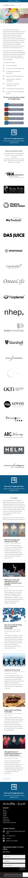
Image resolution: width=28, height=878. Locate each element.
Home (4, 810)
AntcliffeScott (7, 586)
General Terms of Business (9, 822)
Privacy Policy (6, 820)
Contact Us (6, 819)
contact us (14, 162)
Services (5, 811)
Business (17, 671)
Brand (17, 713)
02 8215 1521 (11, 1)
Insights (5, 813)
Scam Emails (10, 673)
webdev (6, 543)
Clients (4, 815)
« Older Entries (6, 778)
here (24, 519)
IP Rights (17, 631)
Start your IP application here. (14, 138)
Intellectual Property (17, 543)
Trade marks (6, 588)
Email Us (18, 1)
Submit (22, 868)
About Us (5, 817)
